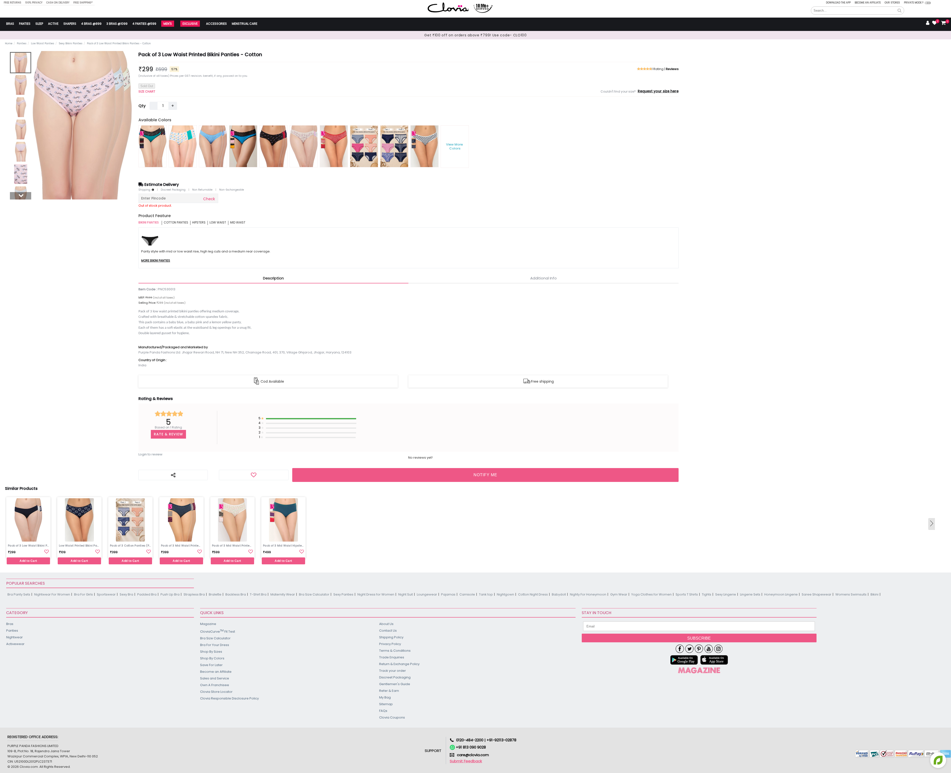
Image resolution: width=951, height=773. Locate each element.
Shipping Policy (391, 637)
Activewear (15, 644)
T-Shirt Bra (258, 594)
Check (209, 198)
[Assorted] (152, 146)
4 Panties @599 (144, 24)
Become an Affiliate (868, 2)
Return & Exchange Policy (399, 664)
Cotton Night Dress (533, 594)
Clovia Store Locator (216, 691)
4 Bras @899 (91, 24)
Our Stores (892, 2)
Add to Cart (28, 561)
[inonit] (718, 648)
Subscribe (699, 638)
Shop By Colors (212, 658)
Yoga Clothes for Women (651, 594)
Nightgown (505, 594)
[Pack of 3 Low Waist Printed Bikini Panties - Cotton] (20, 63)
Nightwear (14, 637)
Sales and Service (214, 678)
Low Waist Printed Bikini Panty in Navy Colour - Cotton (80, 546)
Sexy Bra (126, 594)
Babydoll (559, 594)
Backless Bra (235, 594)
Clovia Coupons (392, 717)
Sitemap (386, 704)
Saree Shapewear (816, 594)
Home (8, 43)
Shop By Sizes (211, 651)
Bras (10, 24)
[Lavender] (273, 146)
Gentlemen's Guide (394, 684)
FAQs (383, 710)
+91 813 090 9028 (470, 747)
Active (53, 24)
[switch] (928, 2)
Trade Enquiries (391, 657)
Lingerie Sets (750, 594)
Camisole (467, 594)
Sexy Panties (343, 594)
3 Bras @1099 (117, 24)
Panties (24, 24)
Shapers (69, 24)
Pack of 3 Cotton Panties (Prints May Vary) (131, 546)
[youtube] (708, 648)
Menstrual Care (244, 24)
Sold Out (146, 86)
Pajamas (448, 594)
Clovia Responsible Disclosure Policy (229, 698)
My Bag (385, 697)
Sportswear (106, 594)
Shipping (145, 190)
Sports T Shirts (687, 594)
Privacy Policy (390, 644)
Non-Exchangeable (231, 190)
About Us (386, 624)
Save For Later (211, 665)
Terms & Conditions (395, 650)
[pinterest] (699, 648)
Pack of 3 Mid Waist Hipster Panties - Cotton (284, 546)
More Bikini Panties (155, 261)
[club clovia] (699, 670)
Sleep (39, 24)
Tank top (486, 594)
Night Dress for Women (375, 594)
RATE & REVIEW (168, 434)
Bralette (215, 594)
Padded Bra (147, 594)
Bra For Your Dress (214, 645)
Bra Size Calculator (314, 594)
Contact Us (388, 630)
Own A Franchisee (214, 685)
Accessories (216, 24)
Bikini (874, 594)
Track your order (392, 670)
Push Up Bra (170, 594)
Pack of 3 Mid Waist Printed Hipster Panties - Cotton (182, 546)
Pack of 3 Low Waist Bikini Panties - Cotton (29, 546)
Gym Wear (618, 594)
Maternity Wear (282, 594)
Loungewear (427, 594)
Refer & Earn (389, 690)
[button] (899, 10)
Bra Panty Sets (18, 594)
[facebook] (679, 648)
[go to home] (448, 7)
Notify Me (485, 475)
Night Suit (405, 594)
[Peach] (183, 146)
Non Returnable (202, 190)
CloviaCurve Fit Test (217, 631)
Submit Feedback (466, 761)
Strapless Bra (194, 594)
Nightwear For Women (52, 594)
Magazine (208, 624)
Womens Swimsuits (851, 594)
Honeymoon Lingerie (781, 594)
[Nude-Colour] (213, 146)
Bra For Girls (83, 594)
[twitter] (689, 648)
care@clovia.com (473, 754)
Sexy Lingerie (725, 594)
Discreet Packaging (173, 190)
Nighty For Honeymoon (588, 594)
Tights (706, 594)
